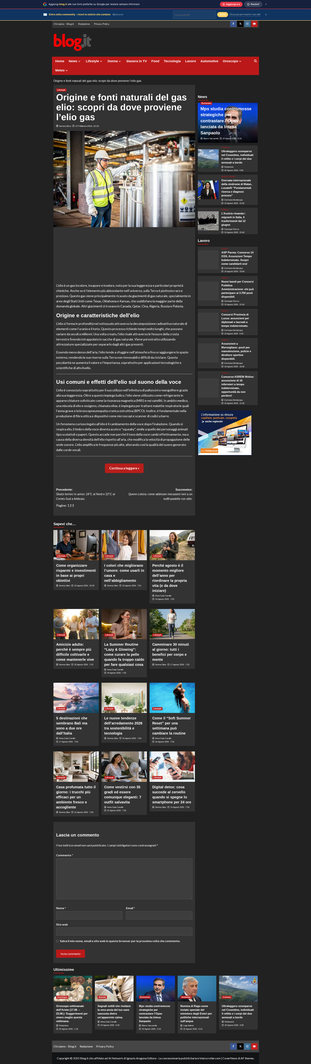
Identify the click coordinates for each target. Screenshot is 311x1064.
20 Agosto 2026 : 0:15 (232, 138)
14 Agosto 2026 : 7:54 (179, 807)
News (73, 61)
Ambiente (186, 997)
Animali (102, 997)
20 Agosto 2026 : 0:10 (192, 1029)
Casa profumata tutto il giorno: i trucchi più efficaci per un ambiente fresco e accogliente (76, 797)
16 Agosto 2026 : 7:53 (131, 738)
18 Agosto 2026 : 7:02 (116, 673)
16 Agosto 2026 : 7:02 (164, 742)
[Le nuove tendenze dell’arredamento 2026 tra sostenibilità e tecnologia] (124, 698)
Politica (224, 210)
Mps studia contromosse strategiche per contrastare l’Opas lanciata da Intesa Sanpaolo (225, 120)
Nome (61, 908)
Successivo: (160, 494)
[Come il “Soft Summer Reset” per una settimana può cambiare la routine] (172, 698)
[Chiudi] (266, 4)
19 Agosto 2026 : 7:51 (131, 586)
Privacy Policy (101, 23)
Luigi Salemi (188, 1025)
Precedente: (85, 494)
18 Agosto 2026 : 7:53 (83, 664)
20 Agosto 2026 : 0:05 (233, 170)
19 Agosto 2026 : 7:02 (164, 599)
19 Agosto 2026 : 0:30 (233, 334)
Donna (113, 61)
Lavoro (190, 61)
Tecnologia (172, 61)
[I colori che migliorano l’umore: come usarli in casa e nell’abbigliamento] (124, 545)
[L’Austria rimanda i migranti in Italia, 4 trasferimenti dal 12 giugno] (208, 220)
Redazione (84, 23)
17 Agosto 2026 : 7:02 (68, 742)
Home (59, 61)
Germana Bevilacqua (233, 200)
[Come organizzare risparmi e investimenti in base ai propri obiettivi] (76, 545)
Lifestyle (92, 61)
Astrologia (62, 997)
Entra (223, 14)
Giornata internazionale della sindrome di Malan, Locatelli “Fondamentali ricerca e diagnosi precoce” (236, 188)
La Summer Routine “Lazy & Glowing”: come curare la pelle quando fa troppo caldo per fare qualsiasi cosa (124, 654)
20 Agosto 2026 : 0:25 (110, 1025)
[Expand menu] (79, 61)
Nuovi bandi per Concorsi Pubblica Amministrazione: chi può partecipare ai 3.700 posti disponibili (237, 289)
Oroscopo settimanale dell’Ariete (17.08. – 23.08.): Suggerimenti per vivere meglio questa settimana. (72, 1013)
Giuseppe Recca (231, 229)
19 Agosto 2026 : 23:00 (234, 271)
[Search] (255, 61)
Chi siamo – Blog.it (63, 23)
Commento (64, 855)
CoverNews (229, 1058)
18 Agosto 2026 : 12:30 (234, 403)
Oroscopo (230, 61)
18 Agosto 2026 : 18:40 (234, 366)
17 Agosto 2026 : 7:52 (179, 664)
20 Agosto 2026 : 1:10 (68, 1029)
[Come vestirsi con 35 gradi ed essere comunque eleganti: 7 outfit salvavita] (124, 766)
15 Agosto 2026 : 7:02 (116, 810)
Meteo (60, 70)
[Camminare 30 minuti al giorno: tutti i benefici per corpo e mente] (172, 624)
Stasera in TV (136, 61)
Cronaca (225, 147)
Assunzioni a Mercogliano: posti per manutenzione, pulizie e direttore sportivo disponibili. (236, 351)
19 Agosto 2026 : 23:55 (234, 203)
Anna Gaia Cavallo (163, 596)
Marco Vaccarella (210, 138)
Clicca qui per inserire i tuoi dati (245, 14)
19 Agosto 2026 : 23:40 (234, 232)
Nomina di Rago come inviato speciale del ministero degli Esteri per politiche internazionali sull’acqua (196, 1013)
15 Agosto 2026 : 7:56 (83, 812)
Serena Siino (65, 126)
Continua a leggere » (124, 468)
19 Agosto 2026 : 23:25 (84, 586)
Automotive (209, 61)
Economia (206, 103)
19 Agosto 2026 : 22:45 (234, 304)
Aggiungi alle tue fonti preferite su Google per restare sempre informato (94, 4)
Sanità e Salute (228, 177)
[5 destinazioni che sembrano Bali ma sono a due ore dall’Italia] (76, 698)
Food (155, 61)
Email (130, 908)
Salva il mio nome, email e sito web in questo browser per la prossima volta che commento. (120, 941)
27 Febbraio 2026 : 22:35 (87, 126)
